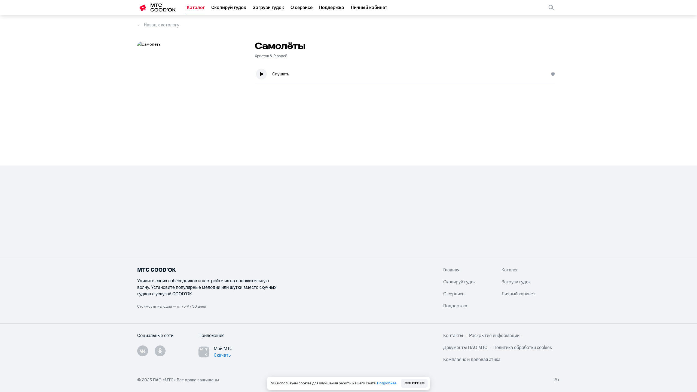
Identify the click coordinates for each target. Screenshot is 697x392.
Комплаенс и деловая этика (471, 359)
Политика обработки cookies (522, 347)
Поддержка (331, 7)
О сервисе (302, 7)
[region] (407, 75)
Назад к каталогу (161, 25)
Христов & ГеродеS (271, 56)
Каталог (196, 7)
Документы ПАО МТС (465, 347)
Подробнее (386, 383)
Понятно (414, 383)
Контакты (453, 335)
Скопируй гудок (228, 7)
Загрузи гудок (268, 7)
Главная (451, 270)
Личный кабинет (369, 7)
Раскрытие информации (494, 335)
